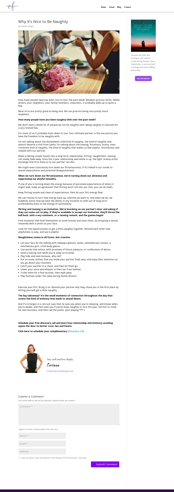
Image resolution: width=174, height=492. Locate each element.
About (111, 7)
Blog (119, 7)
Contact (127, 7)
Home (103, 7)
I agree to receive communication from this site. (38, 429)
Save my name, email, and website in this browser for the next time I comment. (54, 458)
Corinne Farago (27, 26)
